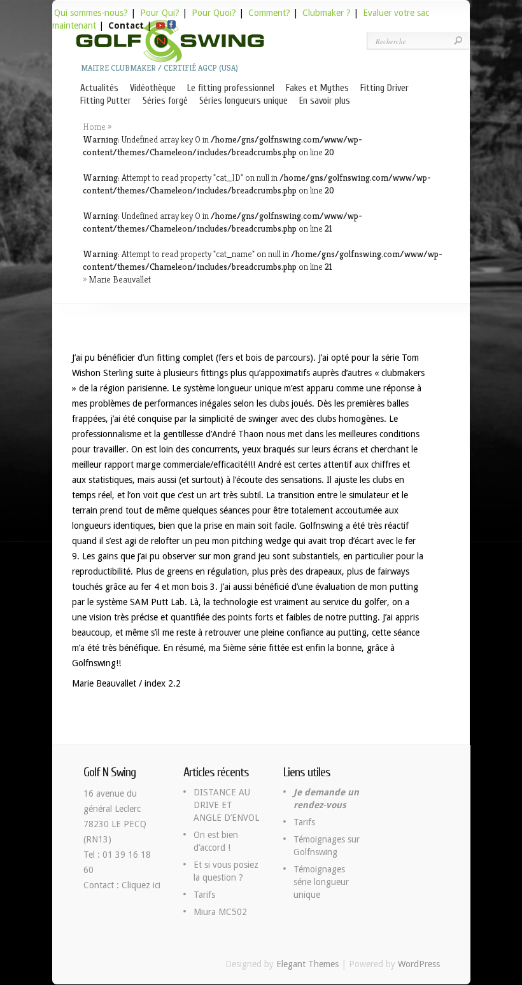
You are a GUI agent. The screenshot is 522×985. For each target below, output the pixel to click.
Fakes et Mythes (317, 88)
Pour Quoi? (214, 13)
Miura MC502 (220, 912)
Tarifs (204, 895)
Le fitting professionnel (230, 88)
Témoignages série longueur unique (321, 882)
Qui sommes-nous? (91, 13)
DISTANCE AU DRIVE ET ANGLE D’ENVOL (226, 805)
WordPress (419, 964)
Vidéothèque (153, 88)
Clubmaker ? (326, 13)
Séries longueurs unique (243, 100)
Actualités (99, 88)
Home (94, 126)
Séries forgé (165, 100)
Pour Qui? (160, 13)
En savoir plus (324, 100)
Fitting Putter (105, 100)
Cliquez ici (141, 885)
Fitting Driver (384, 88)
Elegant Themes (307, 964)
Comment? (269, 13)
